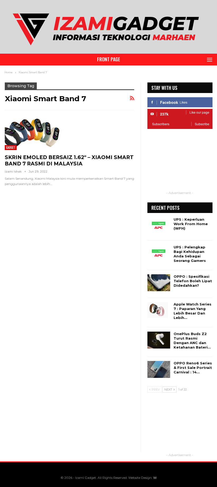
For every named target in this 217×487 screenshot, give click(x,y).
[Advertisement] (180, 163)
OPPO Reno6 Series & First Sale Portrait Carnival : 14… (193, 367)
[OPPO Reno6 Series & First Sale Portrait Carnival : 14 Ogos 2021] (158, 369)
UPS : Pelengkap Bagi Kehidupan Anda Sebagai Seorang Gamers (190, 254)
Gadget (10, 147)
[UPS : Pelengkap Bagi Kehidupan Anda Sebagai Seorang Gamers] (158, 253)
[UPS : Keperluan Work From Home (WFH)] (158, 225)
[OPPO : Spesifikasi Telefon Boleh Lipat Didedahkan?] (158, 282)
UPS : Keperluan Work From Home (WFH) (191, 223)
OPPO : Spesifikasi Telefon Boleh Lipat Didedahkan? (193, 280)
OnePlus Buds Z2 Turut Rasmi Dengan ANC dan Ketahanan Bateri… (192, 340)
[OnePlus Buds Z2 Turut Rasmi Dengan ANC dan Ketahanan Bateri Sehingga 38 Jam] (158, 340)
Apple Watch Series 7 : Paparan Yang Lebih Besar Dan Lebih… (192, 311)
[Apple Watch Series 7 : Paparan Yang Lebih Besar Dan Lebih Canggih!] (158, 310)
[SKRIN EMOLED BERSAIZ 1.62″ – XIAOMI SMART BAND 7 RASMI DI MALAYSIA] (32, 132)
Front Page (108, 59)
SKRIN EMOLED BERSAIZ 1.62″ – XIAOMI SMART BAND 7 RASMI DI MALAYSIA (69, 160)
